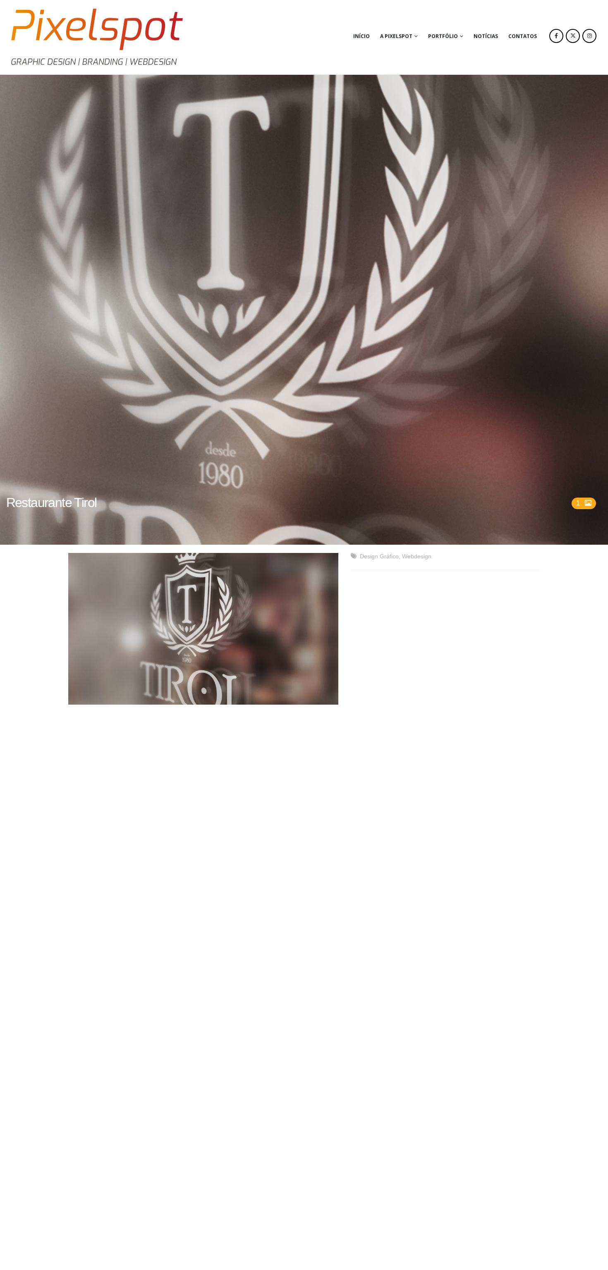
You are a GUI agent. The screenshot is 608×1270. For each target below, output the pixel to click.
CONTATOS (522, 36)
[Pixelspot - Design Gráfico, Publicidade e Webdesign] (97, 37)
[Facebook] (556, 36)
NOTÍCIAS (486, 36)
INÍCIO (361, 36)
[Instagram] (589, 36)
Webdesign (416, 556)
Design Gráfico (379, 556)
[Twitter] (573, 36)
